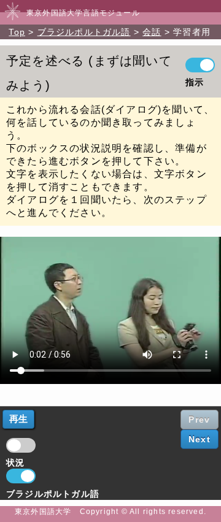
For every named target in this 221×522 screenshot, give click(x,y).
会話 (151, 32)
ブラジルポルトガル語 (84, 32)
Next (199, 439)
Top (17, 32)
